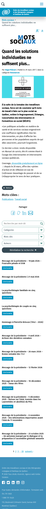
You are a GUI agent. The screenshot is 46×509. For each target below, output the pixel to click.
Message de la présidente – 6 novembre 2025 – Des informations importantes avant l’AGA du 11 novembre (22, 417)
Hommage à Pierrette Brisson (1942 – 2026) (22, 322)
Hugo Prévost (10, 70)
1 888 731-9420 (8, 498)
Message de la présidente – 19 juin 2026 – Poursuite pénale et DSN (21, 262)
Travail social (21, 199)
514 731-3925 (7, 494)
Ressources (15, 73)
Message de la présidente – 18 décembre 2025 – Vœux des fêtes (21, 382)
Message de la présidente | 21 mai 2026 (20, 277)
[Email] (30, 214)
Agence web (30, 474)
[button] (41, 4)
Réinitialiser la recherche (21, 250)
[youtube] (18, 482)
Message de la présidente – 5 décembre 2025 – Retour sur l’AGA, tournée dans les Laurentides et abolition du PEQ (21, 399)
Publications (8, 199)
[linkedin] (13, 482)
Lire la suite (7, 268)
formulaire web (37, 490)
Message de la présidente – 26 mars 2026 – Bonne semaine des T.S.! (22, 352)
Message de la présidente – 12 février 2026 (22, 367)
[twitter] (8, 482)
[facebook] (3, 482)
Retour (9, 188)
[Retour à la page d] (24, 12)
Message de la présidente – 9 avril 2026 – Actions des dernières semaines (21, 336)
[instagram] (22, 482)
